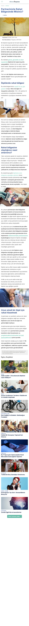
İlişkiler (2, 5)
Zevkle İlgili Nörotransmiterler (11, 512)
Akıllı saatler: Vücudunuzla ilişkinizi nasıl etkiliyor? (13, 376)
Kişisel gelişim (4, 491)
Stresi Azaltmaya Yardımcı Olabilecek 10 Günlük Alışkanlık (14, 396)
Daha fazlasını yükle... (14, 516)
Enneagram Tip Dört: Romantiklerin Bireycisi (13, 493)
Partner (7, 5)
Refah (2, 374)
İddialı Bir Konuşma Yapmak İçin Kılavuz (12, 436)
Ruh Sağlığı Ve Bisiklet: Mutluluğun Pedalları (13, 416)
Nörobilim (3, 510)
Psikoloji (3, 433)
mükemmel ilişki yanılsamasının (18, 235)
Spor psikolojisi (5, 413)
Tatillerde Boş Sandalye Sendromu (13, 474)
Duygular (3, 473)
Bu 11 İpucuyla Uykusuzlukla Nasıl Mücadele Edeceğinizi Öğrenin (12, 455)
